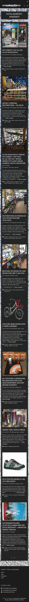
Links (2, 577)
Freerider (15, 495)
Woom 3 (23, 120)
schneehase (23, 549)
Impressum (16, 598)
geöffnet (19, 547)
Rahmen (17, 167)
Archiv (2, 572)
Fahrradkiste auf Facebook (10, 590)
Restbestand (12, 236)
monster (6, 549)
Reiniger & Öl (18, 387)
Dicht (22, 181)
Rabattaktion (22, 69)
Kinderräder (14, 328)
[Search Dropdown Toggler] (24, 6)
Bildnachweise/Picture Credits (17, 599)
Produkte (22, 432)
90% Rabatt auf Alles (9, 69)
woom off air (19, 238)
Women (6, 496)
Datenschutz (23, 598)
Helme (13, 120)
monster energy (12, 549)
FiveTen (15, 547)
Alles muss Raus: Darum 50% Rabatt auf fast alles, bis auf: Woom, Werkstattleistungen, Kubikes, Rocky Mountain (13, 159)
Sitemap (7, 599)
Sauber (15, 403)
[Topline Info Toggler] (1, 1)
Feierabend (9, 183)
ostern (17, 549)
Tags (2, 574)
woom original (7, 121)
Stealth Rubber (21, 495)
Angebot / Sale (15, 54)
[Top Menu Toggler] (27, 5)
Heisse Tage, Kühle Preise (13, 430)
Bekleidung (11, 446)
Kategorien (4, 576)
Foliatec (6, 403)
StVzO (20, 344)
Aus (20, 181)
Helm (10, 120)
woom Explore (22, 236)
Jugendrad (11, 344)
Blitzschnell (11, 401)
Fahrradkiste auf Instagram (10, 588)
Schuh (21, 483)
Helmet (16, 120)
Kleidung (14, 432)
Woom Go (6, 238)
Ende (5, 183)
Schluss (17, 183)
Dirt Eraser (17, 401)
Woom (16, 236)
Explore (10, 289)
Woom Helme (12, 238)
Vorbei (21, 183)
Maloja (23, 547)
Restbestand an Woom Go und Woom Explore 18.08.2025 (14, 218)
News (21, 54)
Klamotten (16, 446)
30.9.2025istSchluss (9, 181)
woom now (15, 345)
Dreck (21, 401)
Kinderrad (16, 344)
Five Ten (11, 495)
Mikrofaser (10, 403)
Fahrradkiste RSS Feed (9, 592)
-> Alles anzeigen (7, 66)
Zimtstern (6, 550)
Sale (5, 70)
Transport (6, 345)
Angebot (16, 69)
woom (24, 107)
